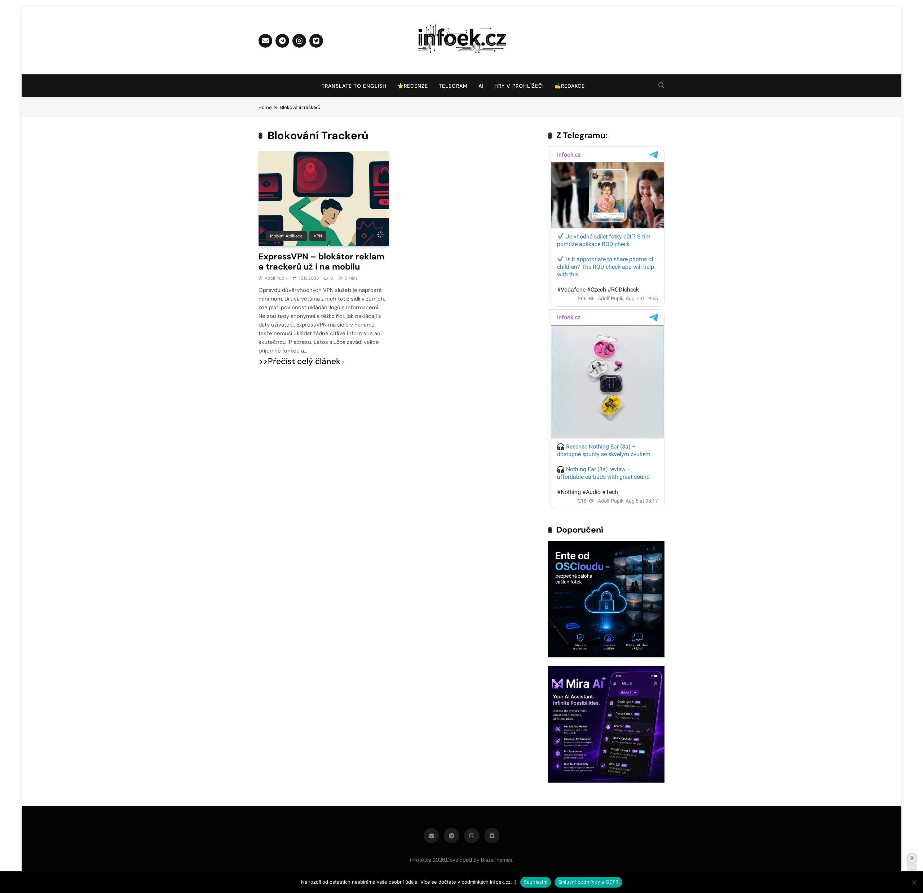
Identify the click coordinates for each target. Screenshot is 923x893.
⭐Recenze (412, 86)
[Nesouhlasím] (914, 882)
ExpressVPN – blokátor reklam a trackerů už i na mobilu (321, 261)
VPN (318, 236)
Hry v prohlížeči (519, 86)
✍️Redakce (570, 86)
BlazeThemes (496, 860)
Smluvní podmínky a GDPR (588, 882)
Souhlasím (535, 882)
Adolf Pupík (276, 278)
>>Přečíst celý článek (299, 361)
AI (480, 86)
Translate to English (354, 86)
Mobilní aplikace (286, 236)
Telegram (453, 86)
